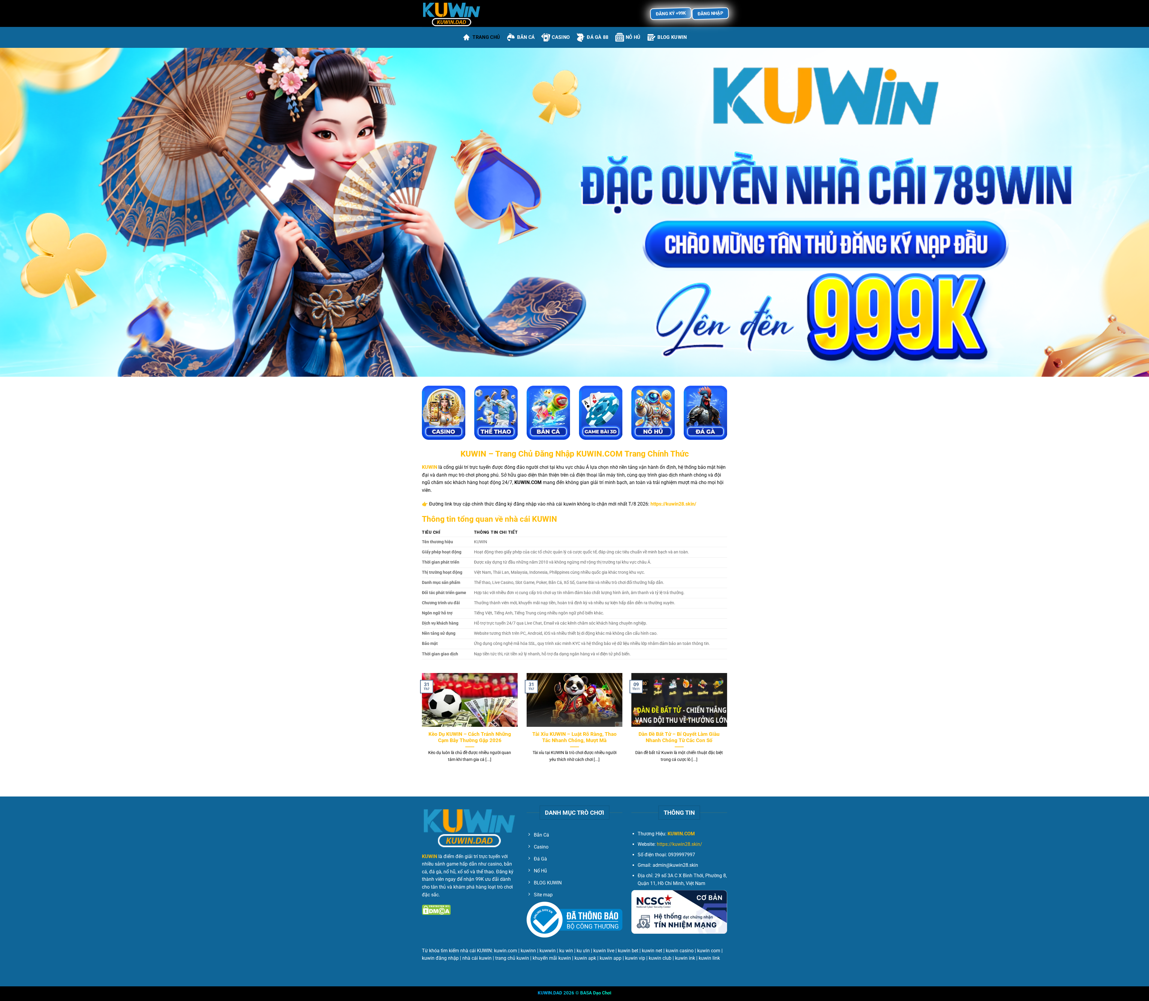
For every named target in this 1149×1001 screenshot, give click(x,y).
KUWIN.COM (681, 834)
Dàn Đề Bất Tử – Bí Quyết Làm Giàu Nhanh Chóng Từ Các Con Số (679, 737)
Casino (561, 37)
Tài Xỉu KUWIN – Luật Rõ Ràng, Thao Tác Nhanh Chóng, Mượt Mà (574, 737)
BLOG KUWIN (672, 37)
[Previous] (420, 725)
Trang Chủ (486, 37)
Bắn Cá (526, 37)
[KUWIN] (452, 13)
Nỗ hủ (633, 37)
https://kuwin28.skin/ (679, 844)
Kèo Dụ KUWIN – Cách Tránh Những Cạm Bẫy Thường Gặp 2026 (469, 737)
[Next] (728, 725)
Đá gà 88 (598, 37)
